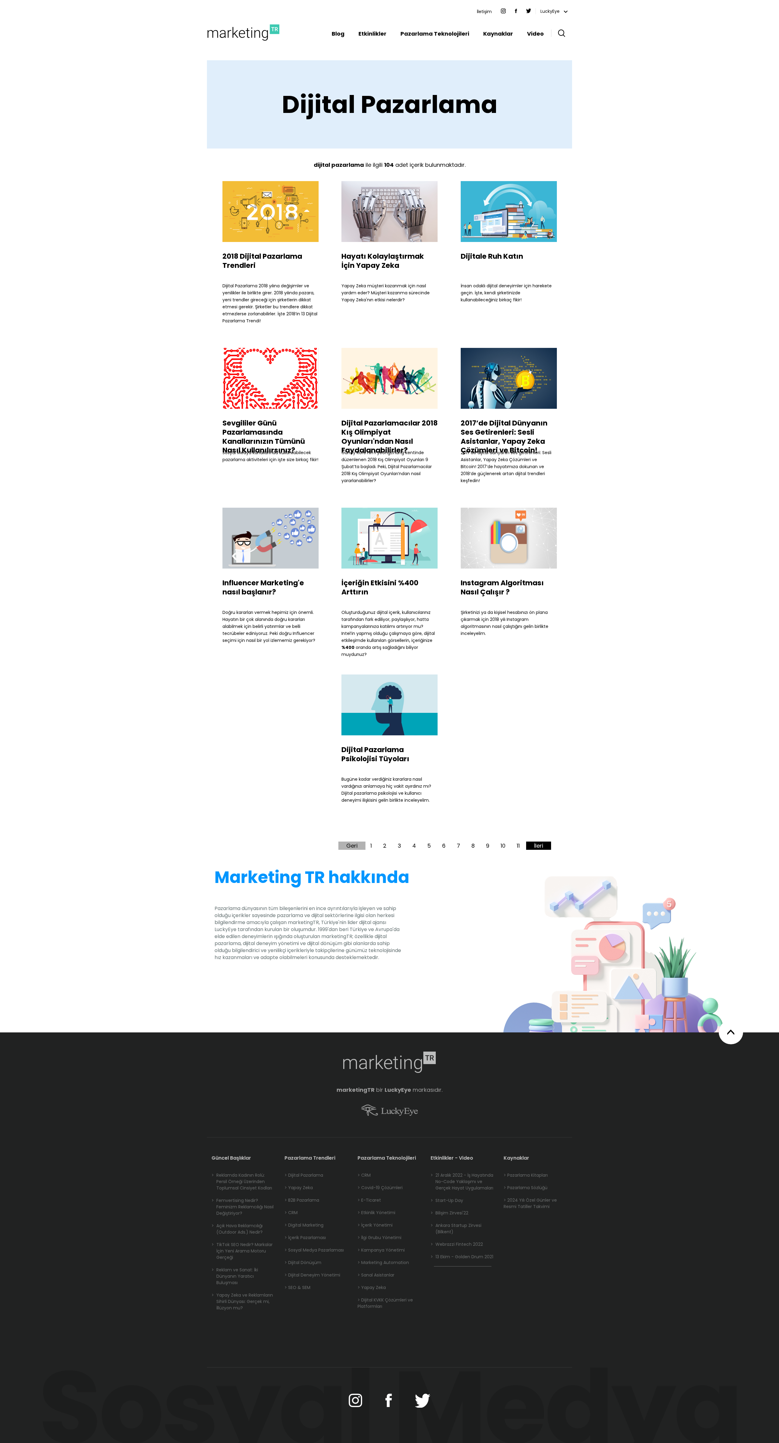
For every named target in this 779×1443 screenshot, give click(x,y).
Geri (352, 845)
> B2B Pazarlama (302, 1200)
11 (518, 845)
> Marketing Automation (383, 1262)
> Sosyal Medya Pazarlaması (314, 1250)
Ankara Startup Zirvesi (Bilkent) (456, 1228)
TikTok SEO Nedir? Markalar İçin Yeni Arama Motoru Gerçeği (242, 1251)
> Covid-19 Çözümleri (380, 1188)
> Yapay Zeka (299, 1188)
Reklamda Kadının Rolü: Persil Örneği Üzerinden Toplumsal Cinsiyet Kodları (241, 1181)
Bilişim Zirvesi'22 (449, 1213)
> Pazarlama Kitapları (526, 1175)
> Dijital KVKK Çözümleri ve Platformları (385, 1303)
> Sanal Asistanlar (376, 1275)
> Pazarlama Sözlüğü (525, 1188)
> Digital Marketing (304, 1225)
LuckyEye (550, 11)
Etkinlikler (372, 33)
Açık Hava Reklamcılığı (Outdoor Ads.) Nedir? (237, 1229)
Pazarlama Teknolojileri (434, 33)
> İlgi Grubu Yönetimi (379, 1238)
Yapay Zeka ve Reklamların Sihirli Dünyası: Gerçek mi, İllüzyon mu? (242, 1301)
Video (535, 33)
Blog (338, 33)
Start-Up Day (447, 1200)
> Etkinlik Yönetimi (376, 1213)
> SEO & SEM (297, 1287)
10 (503, 845)
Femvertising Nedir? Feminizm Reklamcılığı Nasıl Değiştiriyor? (242, 1206)
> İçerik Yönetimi (375, 1225)
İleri (538, 845)
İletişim (484, 12)
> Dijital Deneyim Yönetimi (312, 1275)
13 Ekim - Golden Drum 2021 (462, 1257)
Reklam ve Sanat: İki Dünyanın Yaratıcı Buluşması (234, 1276)
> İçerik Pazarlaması (305, 1238)
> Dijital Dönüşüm (303, 1262)
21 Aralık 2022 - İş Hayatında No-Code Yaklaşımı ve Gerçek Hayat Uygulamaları (462, 1181)
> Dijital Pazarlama (304, 1175)
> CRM (291, 1213)
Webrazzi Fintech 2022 (457, 1244)
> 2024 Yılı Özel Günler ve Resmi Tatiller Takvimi (530, 1203)
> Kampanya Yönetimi (381, 1250)
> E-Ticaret (369, 1200)
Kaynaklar (498, 33)
